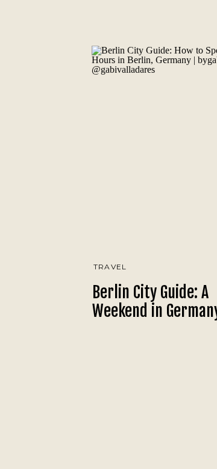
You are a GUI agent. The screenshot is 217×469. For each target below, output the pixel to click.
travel (110, 266)
